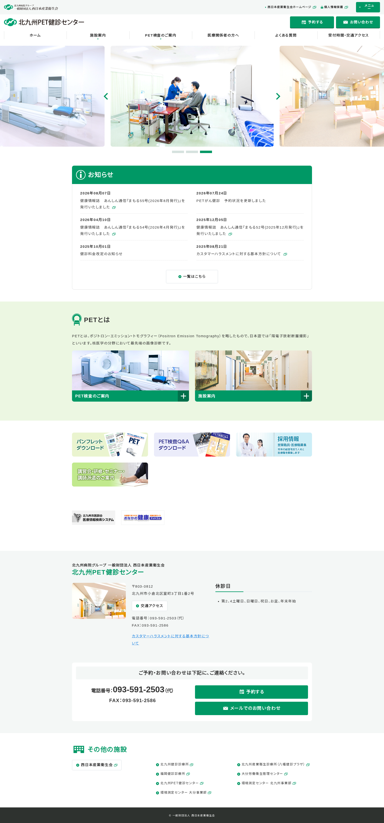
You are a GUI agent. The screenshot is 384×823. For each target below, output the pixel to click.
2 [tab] (188, 153)
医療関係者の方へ (223, 35)
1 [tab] (174, 153)
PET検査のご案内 (160, 35)
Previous (106, 96)
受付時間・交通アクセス (348, 35)
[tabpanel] (192, 96)
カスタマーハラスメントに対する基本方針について (239, 254)
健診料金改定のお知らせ (101, 254)
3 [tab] (202, 153)
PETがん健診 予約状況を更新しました (231, 201)
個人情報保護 (333, 7)
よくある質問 (286, 35)
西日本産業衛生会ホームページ (289, 7)
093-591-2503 (163, 618)
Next (278, 96)
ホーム (35, 35)
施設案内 (98, 35)
